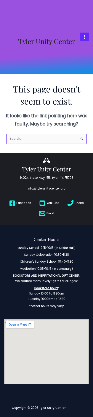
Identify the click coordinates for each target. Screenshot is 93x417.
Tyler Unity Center (46, 41)
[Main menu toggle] (84, 37)
